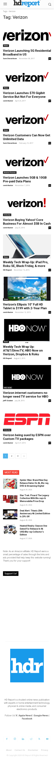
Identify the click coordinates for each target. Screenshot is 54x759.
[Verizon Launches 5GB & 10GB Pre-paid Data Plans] (27, 162)
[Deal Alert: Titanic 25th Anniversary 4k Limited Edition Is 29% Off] (10, 514)
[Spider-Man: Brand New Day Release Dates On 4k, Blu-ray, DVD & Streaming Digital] (10, 484)
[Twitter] (39, 739)
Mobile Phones (10, 172)
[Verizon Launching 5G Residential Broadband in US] (27, 35)
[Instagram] (15, 739)
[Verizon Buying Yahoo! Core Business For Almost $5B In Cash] (27, 204)
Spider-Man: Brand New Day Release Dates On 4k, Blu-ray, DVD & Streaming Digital (34, 483)
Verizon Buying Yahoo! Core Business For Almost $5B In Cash (27, 221)
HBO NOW (7, 388)
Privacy (44, 750)
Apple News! (25, 715)
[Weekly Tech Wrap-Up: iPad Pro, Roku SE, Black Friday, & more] (27, 246)
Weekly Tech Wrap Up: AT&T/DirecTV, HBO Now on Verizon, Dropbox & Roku (23, 350)
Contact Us (20, 750)
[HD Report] (27, 3)
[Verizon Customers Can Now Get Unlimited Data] (27, 120)
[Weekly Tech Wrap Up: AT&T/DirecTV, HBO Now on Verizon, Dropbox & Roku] (27, 331)
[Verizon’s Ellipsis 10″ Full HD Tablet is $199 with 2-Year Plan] (27, 289)
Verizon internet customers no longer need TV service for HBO (25, 394)
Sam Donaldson (10, 58)
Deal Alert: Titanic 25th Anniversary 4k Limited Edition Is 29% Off (35, 513)
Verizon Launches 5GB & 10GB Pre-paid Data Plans (25, 179)
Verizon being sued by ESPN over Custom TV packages (27, 437)
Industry (7, 215)
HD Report (7, 270)
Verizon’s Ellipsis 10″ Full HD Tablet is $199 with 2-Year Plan (25, 306)
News (6, 46)
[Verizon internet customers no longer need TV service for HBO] (27, 377)
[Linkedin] (23, 739)
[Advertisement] (27, 607)
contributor (8, 101)
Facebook (27, 718)
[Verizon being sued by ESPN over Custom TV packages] (27, 419)
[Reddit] (31, 739)
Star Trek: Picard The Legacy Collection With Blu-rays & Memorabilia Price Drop (34, 498)
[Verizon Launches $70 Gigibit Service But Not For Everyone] (27, 77)
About (9, 750)
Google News (41, 715)
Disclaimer (33, 750)
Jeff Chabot (8, 400)
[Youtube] (47, 739)
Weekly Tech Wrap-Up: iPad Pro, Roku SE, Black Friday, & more (25, 264)
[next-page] (24, 456)
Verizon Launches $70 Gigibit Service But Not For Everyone (24, 95)
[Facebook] (7, 739)
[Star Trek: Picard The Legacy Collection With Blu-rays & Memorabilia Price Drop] (10, 499)
